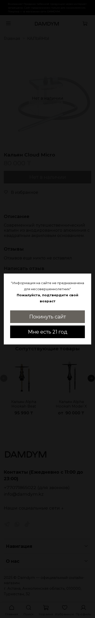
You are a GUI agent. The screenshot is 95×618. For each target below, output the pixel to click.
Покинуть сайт (47, 317)
